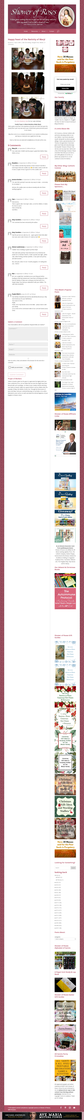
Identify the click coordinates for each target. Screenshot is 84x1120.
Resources (34, 31)
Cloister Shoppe (70, 554)
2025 (58, 882)
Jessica (11, 42)
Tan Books (67, 559)
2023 (58, 887)
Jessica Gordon (17, 179)
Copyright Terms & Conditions (63, 1096)
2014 (58, 910)
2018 (58, 900)
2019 (58, 897)
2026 (58, 875)
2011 (58, 918)
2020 (58, 895)
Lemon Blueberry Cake (22, 121)
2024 (58, 885)
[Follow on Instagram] (70, 1107)
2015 (58, 908)
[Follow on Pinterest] (65, 1107)
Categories (57, 937)
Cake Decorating (26, 42)
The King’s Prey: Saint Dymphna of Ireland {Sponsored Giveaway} (68, 384)
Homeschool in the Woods (62, 556)
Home (26, 31)
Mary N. (14, 148)
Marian (41, 42)
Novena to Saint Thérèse (68, 296)
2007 (58, 928)
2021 (58, 892)
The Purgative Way (63, 561)
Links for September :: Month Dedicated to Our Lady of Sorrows (68, 305)
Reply (44, 157)
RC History (66, 563)
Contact (51, 31)
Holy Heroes (72, 561)
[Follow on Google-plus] (74, 1107)
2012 (58, 915)
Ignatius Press (68, 552)
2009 (58, 923)
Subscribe (65, 88)
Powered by (61, 93)
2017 (58, 902)
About (43, 31)
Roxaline (15, 163)
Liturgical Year (35, 42)
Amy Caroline (16, 220)
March (59, 877)
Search (73, 868)
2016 (58, 905)
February (60, 880)
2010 (58, 920)
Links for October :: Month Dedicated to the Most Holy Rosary (68, 345)
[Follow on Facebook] (61, 1107)
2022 (58, 890)
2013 (58, 913)
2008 (58, 925)
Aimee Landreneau (18, 247)
